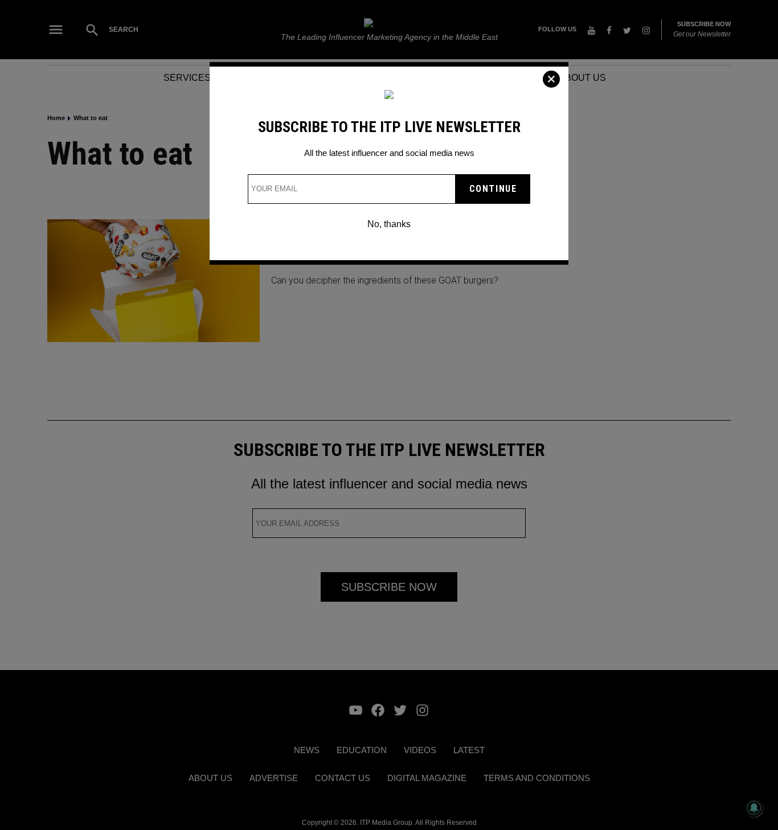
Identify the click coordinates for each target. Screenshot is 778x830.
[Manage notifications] (754, 808)
